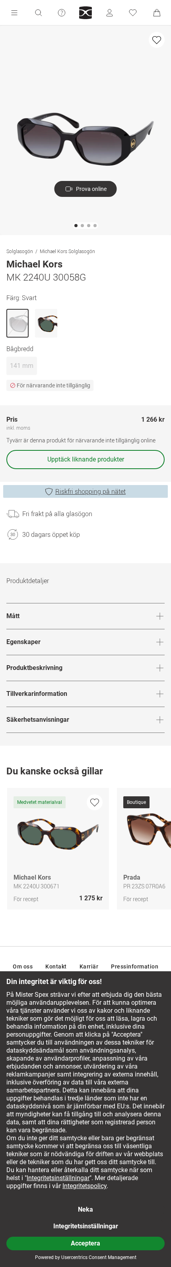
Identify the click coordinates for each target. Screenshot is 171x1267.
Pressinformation (134, 966)
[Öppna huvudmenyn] (14, 13)
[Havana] (46, 323)
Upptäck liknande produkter (85, 459)
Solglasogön (19, 251)
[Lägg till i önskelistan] (157, 40)
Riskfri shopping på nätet (90, 491)
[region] (85, 850)
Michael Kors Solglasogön (67, 251)
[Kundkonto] (109, 13)
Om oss (23, 966)
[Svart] (17, 323)
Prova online (91, 189)
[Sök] (38, 13)
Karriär (89, 966)
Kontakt (56, 966)
